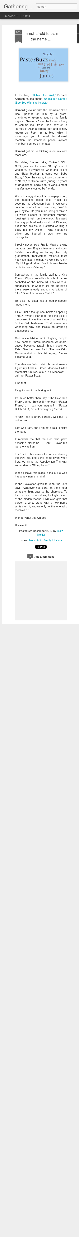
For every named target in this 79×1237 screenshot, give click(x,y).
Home (26, 16)
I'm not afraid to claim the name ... (41, 36)
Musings (57, 540)
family (47, 540)
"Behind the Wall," (44, 95)
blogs (32, 540)
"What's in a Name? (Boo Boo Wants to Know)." (41, 100)
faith (39, 540)
